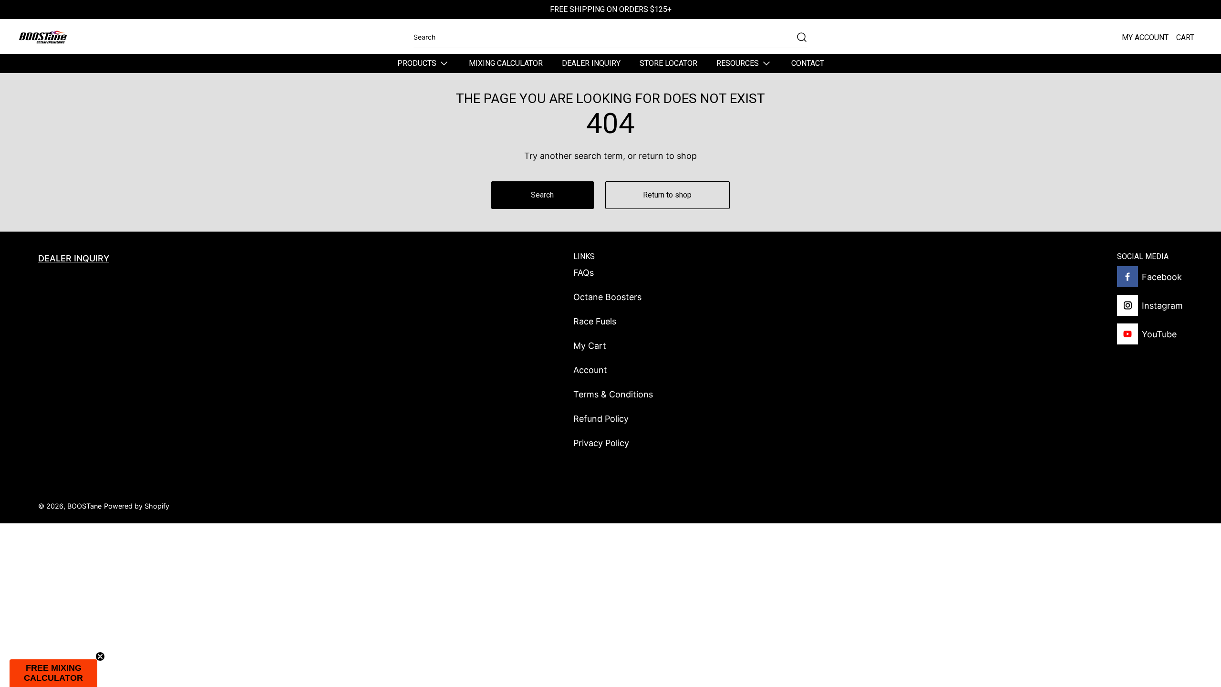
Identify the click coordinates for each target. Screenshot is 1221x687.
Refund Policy (601, 419)
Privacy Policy (601, 443)
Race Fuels (594, 321)
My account (1145, 37)
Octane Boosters (607, 297)
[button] (53, 673)
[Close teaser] (100, 656)
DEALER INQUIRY (73, 258)
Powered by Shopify (136, 506)
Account (590, 370)
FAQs (583, 273)
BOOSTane (84, 506)
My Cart (589, 346)
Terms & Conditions (613, 394)
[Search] (796, 37)
